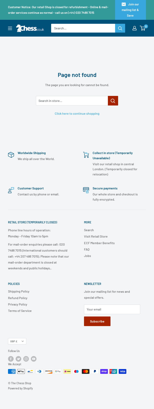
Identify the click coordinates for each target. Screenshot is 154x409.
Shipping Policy (18, 291)
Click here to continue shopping (77, 113)
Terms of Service (20, 310)
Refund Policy (17, 298)
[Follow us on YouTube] (33, 358)
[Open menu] (10, 28)
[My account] (135, 28)
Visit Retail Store (96, 236)
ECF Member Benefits (99, 243)
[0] (142, 28)
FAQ (86, 249)
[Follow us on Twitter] (18, 358)
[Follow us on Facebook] (11, 358)
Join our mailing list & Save (130, 9)
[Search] (120, 28)
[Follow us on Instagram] (26, 358)
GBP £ (13, 341)
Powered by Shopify (20, 388)
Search (89, 230)
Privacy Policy (17, 304)
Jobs (87, 256)
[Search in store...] (113, 100)
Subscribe (97, 321)
